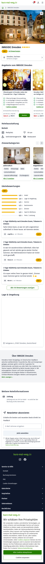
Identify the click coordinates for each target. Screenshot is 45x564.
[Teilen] (41, 13)
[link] (17, 93)
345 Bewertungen (14, 51)
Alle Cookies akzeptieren (22, 552)
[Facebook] (25, 459)
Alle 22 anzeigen (38, 178)
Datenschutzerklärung (12, 445)
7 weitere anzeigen (11, 107)
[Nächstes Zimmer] (41, 143)
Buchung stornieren (9, 475)
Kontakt (5, 471)
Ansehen (24, 115)
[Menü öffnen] (42, 2)
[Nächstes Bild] (28, 79)
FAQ (4, 479)
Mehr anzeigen (7, 377)
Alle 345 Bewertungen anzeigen (22, 288)
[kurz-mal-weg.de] (9, 3)
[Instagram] (20, 459)
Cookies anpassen (24, 540)
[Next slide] (42, 27)
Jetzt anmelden (22, 433)
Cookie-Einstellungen (10, 483)
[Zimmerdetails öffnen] (27, 149)
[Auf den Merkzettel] (28, 71)
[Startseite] (3, 8)
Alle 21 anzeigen (8, 178)
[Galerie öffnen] (22, 27)
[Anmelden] (38, 3)
